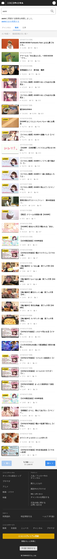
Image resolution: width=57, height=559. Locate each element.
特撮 (4, 497)
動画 (16, 27)
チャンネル (6, 27)
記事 (24, 27)
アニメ (5, 486)
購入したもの (36, 483)
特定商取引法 (26, 516)
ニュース (24, 528)
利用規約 (6, 516)
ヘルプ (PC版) (48, 516)
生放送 (14, 528)
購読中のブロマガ (38, 489)
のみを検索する (10, 21)
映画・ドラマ (8, 492)
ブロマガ (6, 481)
